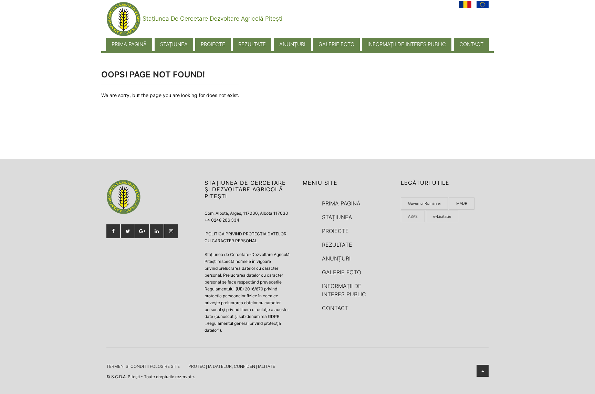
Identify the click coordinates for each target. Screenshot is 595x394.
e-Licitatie (442, 216)
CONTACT (471, 44)
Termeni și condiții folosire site (143, 366)
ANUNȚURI (292, 44)
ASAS (413, 216)
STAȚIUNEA (174, 44)
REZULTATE (252, 44)
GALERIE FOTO (336, 44)
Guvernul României (424, 203)
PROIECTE (213, 44)
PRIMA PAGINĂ (129, 44)
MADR (461, 203)
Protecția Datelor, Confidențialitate (231, 366)
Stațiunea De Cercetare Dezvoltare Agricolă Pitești (211, 18)
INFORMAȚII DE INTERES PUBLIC (406, 44)
